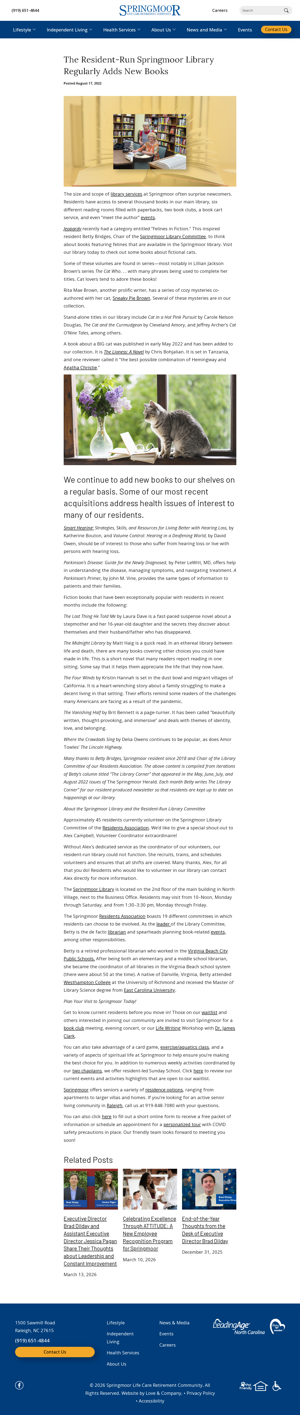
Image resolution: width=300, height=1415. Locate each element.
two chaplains (87, 1070)
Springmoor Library (93, 889)
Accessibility (151, 1401)
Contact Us (55, 1352)
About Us (116, 1364)
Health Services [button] (119, 30)
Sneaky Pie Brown (131, 298)
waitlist (209, 1012)
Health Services (123, 1352)
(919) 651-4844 (25, 10)
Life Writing (168, 1028)
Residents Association (125, 827)
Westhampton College (87, 982)
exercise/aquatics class (184, 1047)
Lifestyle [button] (22, 30)
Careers (167, 1345)
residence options (164, 1089)
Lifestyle (116, 1322)
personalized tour (182, 1124)
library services (126, 194)
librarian (117, 932)
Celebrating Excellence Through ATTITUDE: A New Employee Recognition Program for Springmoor (149, 1233)
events (148, 217)
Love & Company (163, 1393)
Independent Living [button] (67, 30)
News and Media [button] (204, 30)
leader (163, 924)
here (198, 1070)
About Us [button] (161, 30)
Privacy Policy (201, 1393)
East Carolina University (149, 990)
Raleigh (114, 1105)
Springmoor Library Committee (173, 236)
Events (166, 1333)
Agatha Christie (80, 367)
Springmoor (76, 1089)
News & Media (174, 1322)
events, (218, 932)
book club (74, 1028)
